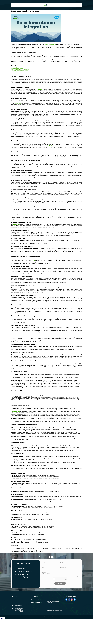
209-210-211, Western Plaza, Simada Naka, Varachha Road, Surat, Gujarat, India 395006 (24, 576)
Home (18, 5)
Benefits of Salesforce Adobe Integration (19, 71)
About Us (27, 5)
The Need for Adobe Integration (17, 68)
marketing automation (50, 44)
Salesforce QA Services (51, 607)
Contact (74, 5)
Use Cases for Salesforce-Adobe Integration (19, 70)
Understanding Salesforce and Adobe (18, 67)
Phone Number (63, 567)
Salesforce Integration (35, 605)
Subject (43, 567)
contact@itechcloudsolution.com (25, 571)
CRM (34, 260)
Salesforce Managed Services (53, 605)
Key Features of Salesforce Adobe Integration (20, 69)
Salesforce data (16, 411)
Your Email (62, 562)
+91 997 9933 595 (21, 567)
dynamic (47, 340)
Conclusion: (13, 74)
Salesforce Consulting (35, 599)
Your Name (44, 562)
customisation (49, 146)
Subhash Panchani (18, 605)
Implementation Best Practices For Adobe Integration (21, 73)
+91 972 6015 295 (21, 568)
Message (44, 572)
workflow (40, 89)
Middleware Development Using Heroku (54, 610)
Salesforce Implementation (36, 602)
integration (18, 103)
